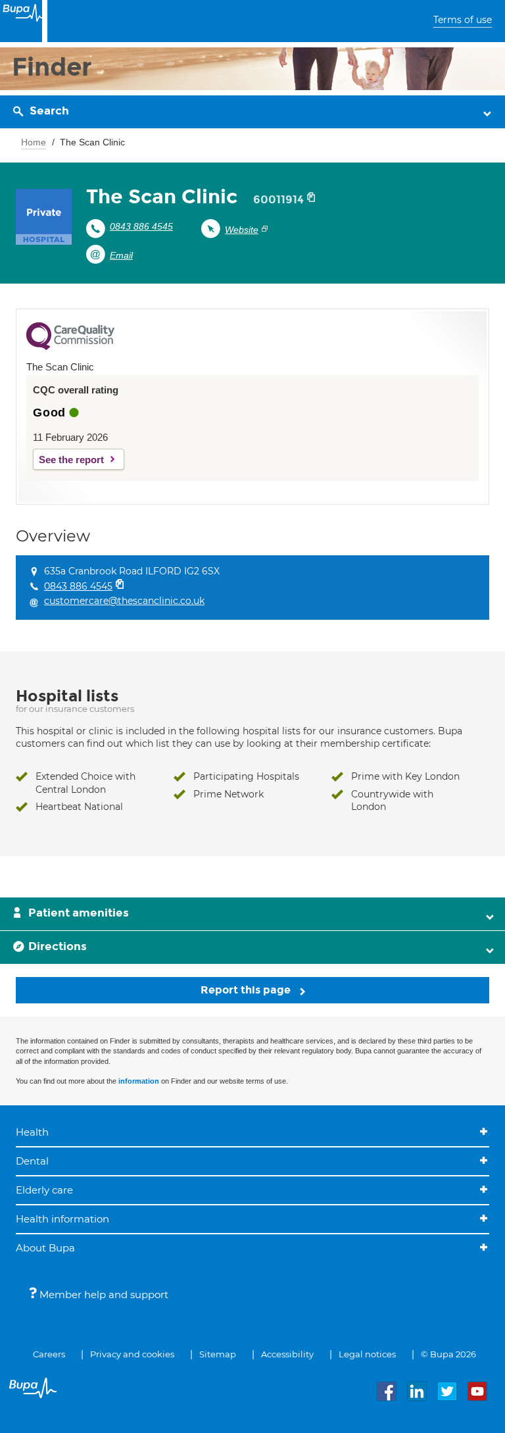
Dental (32, 1161)
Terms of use (462, 20)
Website (241, 229)
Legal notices (367, 1354)
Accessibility (287, 1354)
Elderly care (44, 1190)
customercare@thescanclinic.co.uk (124, 601)
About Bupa (45, 1248)
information (138, 1081)
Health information (62, 1219)
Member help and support (102, 1294)
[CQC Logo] (70, 346)
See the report (71, 459)
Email (121, 255)
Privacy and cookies (132, 1354)
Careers (49, 1354)
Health (32, 1132)
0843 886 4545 (141, 226)
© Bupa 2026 (448, 1354)
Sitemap (217, 1354)
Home (33, 142)
